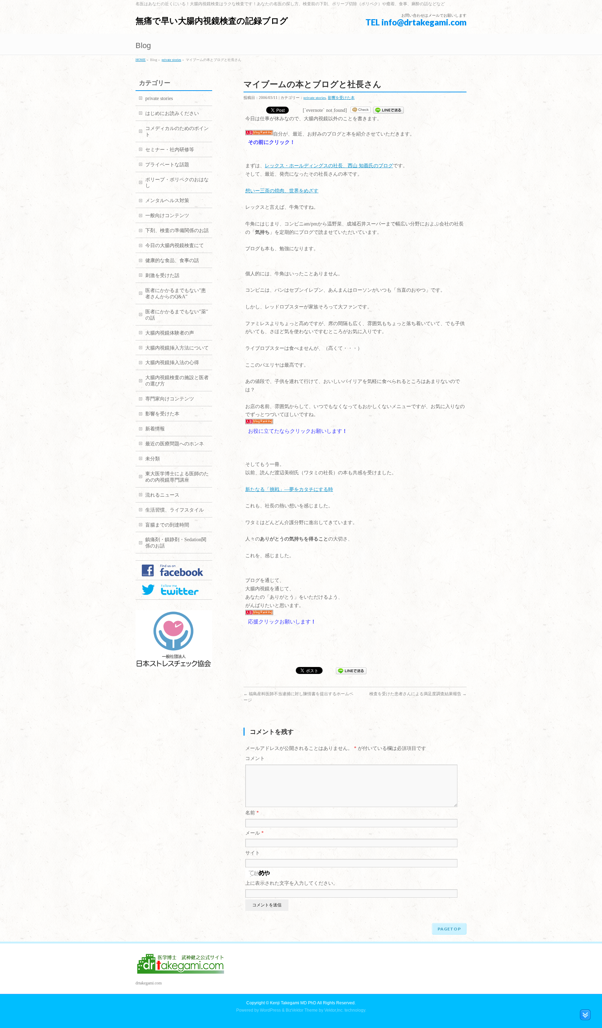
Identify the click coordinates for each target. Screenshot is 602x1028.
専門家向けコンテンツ (169, 398)
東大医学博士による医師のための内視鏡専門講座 (177, 477)
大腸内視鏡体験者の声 (169, 333)
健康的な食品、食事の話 (172, 260)
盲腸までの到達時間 (167, 525)
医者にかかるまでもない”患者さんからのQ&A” (175, 293)
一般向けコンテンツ (167, 215)
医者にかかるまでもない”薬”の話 (176, 315)
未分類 (152, 458)
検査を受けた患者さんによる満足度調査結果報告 (417, 693)
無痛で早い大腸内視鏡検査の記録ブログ (212, 20)
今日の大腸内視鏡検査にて (174, 245)
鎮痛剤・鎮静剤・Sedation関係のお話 (175, 542)
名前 (252, 812)
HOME (141, 60)
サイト (252, 853)
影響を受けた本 (341, 97)
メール (254, 833)
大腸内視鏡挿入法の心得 (172, 362)
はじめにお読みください (172, 113)
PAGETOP (449, 928)
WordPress (270, 1010)
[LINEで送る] (388, 110)
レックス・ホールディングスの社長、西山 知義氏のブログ (329, 165)
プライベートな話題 (167, 164)
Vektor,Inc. (334, 1010)
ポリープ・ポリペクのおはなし (177, 183)
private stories (171, 60)
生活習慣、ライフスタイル (174, 510)
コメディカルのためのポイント (177, 131)
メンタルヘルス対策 (167, 200)
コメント (255, 758)
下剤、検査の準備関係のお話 (177, 230)
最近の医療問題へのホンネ (174, 443)
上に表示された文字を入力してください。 (291, 883)
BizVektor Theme (302, 1010)
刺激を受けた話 (162, 275)
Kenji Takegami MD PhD (293, 1002)
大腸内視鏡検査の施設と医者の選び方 (177, 380)
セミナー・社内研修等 (169, 149)
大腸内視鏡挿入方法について (177, 348)
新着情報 (155, 428)
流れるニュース (162, 495)
